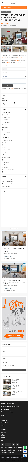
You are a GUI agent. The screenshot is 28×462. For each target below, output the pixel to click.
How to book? (3, 432)
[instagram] (17, 444)
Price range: (4, 365)
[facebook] (2, 444)
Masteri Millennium (13, 25)
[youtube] (13, 444)
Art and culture (4, 424)
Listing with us (4, 420)
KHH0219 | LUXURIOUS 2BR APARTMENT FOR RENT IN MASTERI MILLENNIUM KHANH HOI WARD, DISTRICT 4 (14, 282)
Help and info (3, 434)
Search (14, 370)
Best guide (3, 435)
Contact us (3, 425)
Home (2, 460)
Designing (3, 437)
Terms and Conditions (11, 460)
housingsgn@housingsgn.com (9, 411)
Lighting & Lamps (4, 422)
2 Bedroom (4, 11)
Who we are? (3, 419)
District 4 (10, 184)
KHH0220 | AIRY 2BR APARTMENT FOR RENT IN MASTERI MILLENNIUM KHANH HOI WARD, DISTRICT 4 (13, 250)
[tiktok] (9, 444)
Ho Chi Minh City (5, 25)
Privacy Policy (19, 460)
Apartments (8, 11)
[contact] (25, 455)
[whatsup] (6, 444)
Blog (5, 460)
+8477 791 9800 (6, 409)
